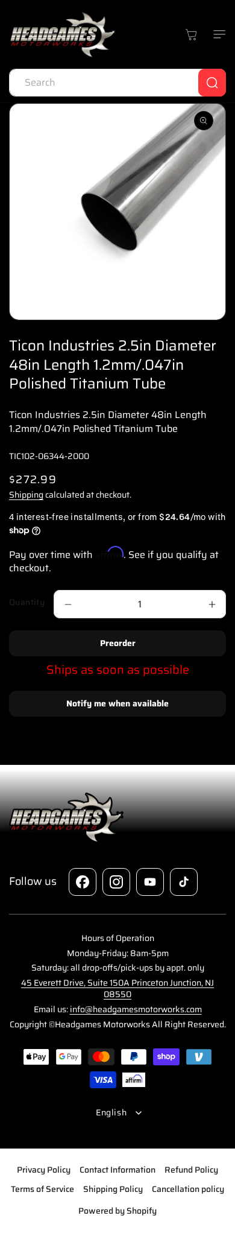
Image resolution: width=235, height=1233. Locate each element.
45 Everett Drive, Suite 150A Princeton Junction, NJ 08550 (117, 988)
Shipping (26, 494)
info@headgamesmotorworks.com (136, 1009)
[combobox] (117, 82)
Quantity (27, 602)
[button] (217, 34)
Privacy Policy (43, 1169)
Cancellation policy (188, 1189)
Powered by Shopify (117, 1210)
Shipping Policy (113, 1189)
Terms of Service (42, 1189)
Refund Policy (191, 1169)
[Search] (212, 83)
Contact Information (117, 1169)
